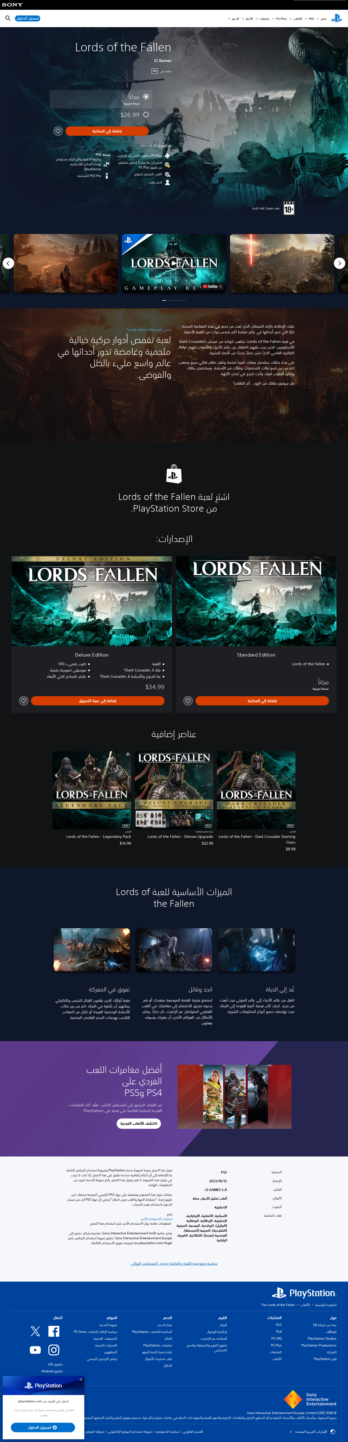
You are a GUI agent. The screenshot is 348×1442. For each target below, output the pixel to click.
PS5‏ (311, 19)
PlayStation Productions (319, 1345)
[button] (174, 263)
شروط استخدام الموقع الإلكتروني (130, 1431)
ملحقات (264, 19)
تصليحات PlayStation (157, 1345)
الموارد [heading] (111, 1317)
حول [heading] (333, 1317)
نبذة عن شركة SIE (325, 1325)
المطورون (110, 1352)
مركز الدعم (165, 1325)
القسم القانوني (193, 1431)
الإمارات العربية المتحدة (311, 1432)
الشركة (332, 1352)
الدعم (235, 19)
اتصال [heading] (58, 1317)
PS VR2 (276, 1338)
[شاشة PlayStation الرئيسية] (336, 18)
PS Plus (281, 19)
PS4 (279, 1331)
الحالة (168, 1338)
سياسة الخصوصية (167, 1431)
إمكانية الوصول (217, 1331)
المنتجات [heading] (274, 1317)
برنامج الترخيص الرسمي (102, 1359)
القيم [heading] (222, 1317)
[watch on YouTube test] (212, 286)
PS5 (279, 1325)
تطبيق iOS (55, 1364)
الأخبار (249, 19)
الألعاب (297, 19)
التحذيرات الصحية (106, 1345)
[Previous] (8, 263)
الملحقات (275, 1352)
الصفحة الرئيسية (326, 1304)
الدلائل (167, 1365)
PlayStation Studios (322, 1338)
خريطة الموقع (95, 1431)
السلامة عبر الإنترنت (214, 1338)
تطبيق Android (52, 1371)
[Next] (339, 263)
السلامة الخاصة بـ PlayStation (152, 1331)
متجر (324, 19)
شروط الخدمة (108, 1325)
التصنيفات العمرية (105, 1338)
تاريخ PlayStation (325, 1359)
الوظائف (331, 1331)
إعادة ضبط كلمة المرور (157, 1352)
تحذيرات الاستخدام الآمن (156, 1219)
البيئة (223, 1325)
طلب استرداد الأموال (158, 1359)
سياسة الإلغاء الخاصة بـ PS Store (95, 1331)
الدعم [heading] (167, 1317)
